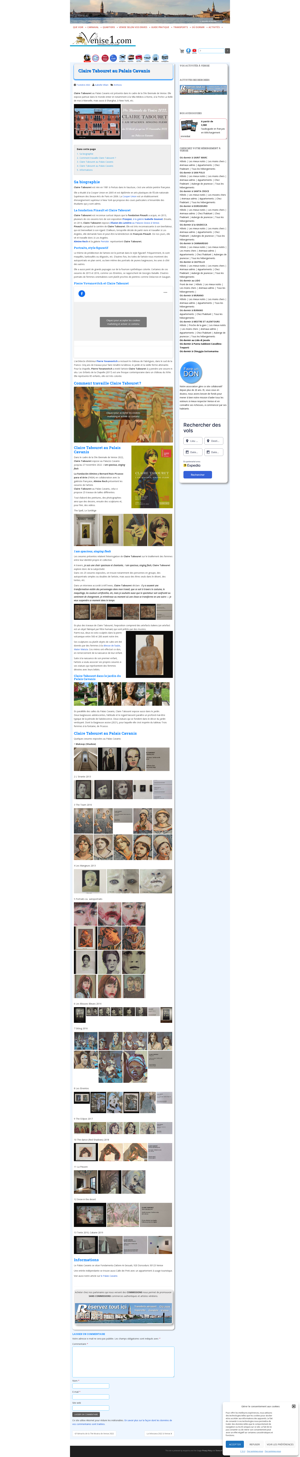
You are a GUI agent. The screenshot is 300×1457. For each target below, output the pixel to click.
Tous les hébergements (203, 168)
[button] (293, 1406)
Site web (76, 1402)
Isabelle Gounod (153, 219)
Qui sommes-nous (255, 1451)
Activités (214, 27)
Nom (75, 1380)
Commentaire (80, 1343)
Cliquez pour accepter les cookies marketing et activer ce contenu (123, 322)
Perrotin (105, 241)
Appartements (205, 165)
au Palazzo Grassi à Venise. (135, 222)
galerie (140, 219)
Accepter (235, 1444)
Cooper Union (129, 196)
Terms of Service (221, 1450)
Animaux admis (187, 165)
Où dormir (198, 27)
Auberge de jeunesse (202, 183)
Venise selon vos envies (133, 27)
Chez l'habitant (205, 213)
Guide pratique (160, 27)
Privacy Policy (207, 1450)
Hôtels (183, 161)
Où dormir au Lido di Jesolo (195, 340)
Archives (118, 84)
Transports (180, 27)
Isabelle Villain (101, 84)
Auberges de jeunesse (202, 235)
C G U (242, 1451)
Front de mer (186, 284)
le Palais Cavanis (109, 1275)
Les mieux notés (197, 161)
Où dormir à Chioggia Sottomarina (199, 351)
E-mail (76, 1391)
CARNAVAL (93, 27)
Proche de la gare (198, 325)
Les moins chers (216, 161)
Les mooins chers (217, 194)
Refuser (255, 1444)
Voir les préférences (280, 1444)
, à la (129, 219)
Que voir (78, 27)
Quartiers (109, 27)
